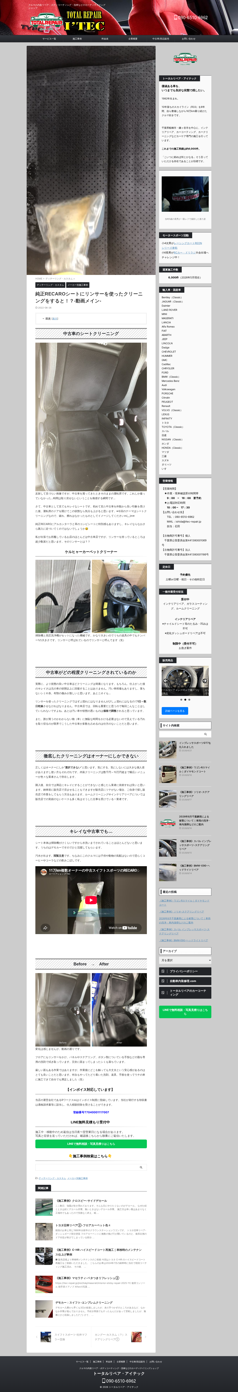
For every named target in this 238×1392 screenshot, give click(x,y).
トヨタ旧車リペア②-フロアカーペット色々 (83, 1225)
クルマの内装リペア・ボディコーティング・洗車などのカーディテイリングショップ (119, 1368)
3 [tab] (189, 700)
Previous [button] (165, 681)
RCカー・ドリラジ (185, 252)
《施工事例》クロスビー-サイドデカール (81, 1200)
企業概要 (132, 38)
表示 (54, 318)
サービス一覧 (49, 38)
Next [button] (204, 681)
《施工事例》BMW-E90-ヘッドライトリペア (183, 940)
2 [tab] (185, 700)
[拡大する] (86, 977)
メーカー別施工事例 (77, 1178)
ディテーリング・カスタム (52, 1178)
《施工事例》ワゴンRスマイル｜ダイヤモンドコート (184, 902)
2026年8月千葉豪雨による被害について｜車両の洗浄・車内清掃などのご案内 (195, 820)
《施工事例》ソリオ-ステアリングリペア (181, 911)
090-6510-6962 (192, 17)
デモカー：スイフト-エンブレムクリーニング (84, 1302)
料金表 (105, 38)
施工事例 (77, 38)
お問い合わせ (188, 38)
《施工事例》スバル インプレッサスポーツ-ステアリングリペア (195, 845)
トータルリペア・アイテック (119, 1373)
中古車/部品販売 (160, 38)
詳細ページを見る (175, 710)
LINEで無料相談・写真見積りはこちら (91, 1143)
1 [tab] (181, 700)
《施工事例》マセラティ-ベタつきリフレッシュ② (87, 1278)
